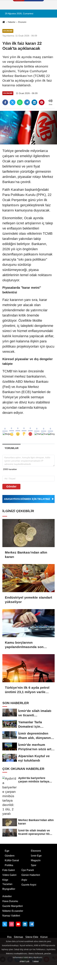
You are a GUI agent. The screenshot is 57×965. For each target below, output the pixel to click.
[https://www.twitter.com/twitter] (4, 924)
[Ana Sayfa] (3, 22)
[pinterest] (41, 102)
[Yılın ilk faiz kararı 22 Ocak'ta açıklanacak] (28, 127)
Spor (33, 865)
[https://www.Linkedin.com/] (24, 924)
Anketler (7, 896)
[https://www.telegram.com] (31, 924)
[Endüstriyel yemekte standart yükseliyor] (28, 578)
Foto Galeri (8, 870)
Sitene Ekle (31, 937)
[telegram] (27, 102)
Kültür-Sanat (12, 860)
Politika (9, 865)
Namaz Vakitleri (11, 915)
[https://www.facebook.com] (18, 924)
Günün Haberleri (30, 875)
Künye (44, 937)
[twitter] (12, 102)
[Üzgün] (50, 429)
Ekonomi (22, 22)
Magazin (36, 860)
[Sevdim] (18, 429)
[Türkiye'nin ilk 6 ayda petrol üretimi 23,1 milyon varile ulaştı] (28, 668)
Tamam (35, 961)
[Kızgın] (30, 429)
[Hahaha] (36, 429)
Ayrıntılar (24, 961)
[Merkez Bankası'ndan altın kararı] (28, 533)
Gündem (9, 855)
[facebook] (5, 102)
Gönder (11, 486)
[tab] (11, 448)
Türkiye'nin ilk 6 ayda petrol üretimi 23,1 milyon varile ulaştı (27, 690)
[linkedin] (34, 102)
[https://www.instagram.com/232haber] (11, 924)
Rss (9, 937)
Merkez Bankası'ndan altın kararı (26, 555)
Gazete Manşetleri (12, 906)
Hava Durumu (10, 901)
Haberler (11, 22)
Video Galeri (9, 875)
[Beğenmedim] (24, 429)
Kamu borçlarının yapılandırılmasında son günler (24, 645)
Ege (7, 850)
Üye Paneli (27, 870)
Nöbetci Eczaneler (12, 911)
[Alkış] (11, 429)
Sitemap (18, 937)
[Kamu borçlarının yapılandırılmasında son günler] (28, 623)
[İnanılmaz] (43, 429)
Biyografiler (8, 889)
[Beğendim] (5, 429)
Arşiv (24, 880)
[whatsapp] (20, 102)
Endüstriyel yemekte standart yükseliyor (28, 600)
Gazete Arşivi (28, 884)
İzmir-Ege (36, 855)
